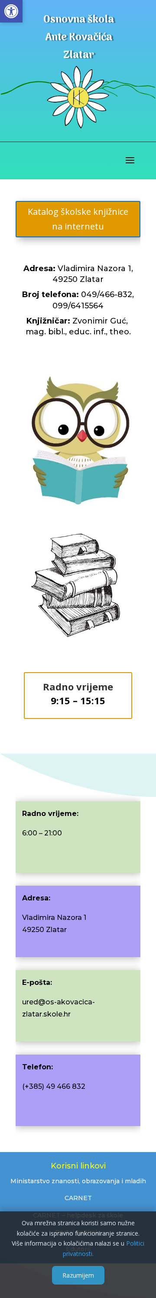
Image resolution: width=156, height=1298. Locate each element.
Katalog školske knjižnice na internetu (78, 219)
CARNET (78, 1198)
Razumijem (78, 1275)
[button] (11, 11)
